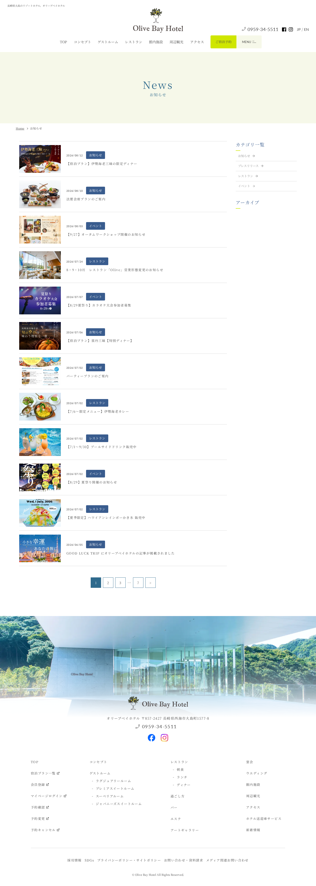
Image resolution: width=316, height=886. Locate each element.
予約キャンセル (43, 829)
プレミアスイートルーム (115, 788)
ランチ (182, 777)
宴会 (249, 761)
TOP (63, 41)
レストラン (133, 41)
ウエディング (256, 773)
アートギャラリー (184, 830)
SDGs (89, 860)
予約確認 (38, 807)
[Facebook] (151, 735)
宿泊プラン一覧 (43, 773)
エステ (175, 818)
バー (174, 807)
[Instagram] (164, 735)
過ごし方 (177, 796)
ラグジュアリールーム (113, 780)
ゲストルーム (108, 41)
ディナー (184, 784)
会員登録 (38, 784)
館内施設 (156, 41)
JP (299, 29)
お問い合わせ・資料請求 (183, 860)
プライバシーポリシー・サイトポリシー (129, 860)
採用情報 (74, 860)
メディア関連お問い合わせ (227, 860)
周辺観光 (176, 41)
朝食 (180, 769)
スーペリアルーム (110, 796)
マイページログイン (47, 795)
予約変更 (38, 818)
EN (306, 29)
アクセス (197, 41)
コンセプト (82, 41)
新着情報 (253, 829)
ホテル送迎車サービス (264, 818)
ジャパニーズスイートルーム (119, 803)
